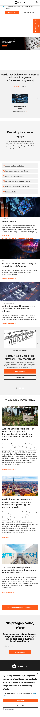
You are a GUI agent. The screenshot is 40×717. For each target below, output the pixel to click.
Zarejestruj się (20, 652)
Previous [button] (4, 342)
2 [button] (20, 388)
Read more (5, 235)
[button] (20, 165)
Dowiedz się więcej (19, 111)
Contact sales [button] (20, 371)
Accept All (20, 700)
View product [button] (20, 377)
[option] (20, 103)
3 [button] (23, 388)
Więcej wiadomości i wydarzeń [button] (20, 607)
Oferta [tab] (23, 86)
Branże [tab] (16, 86)
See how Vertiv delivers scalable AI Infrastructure (18, 238)
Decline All (20, 706)
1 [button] (16, 388)
